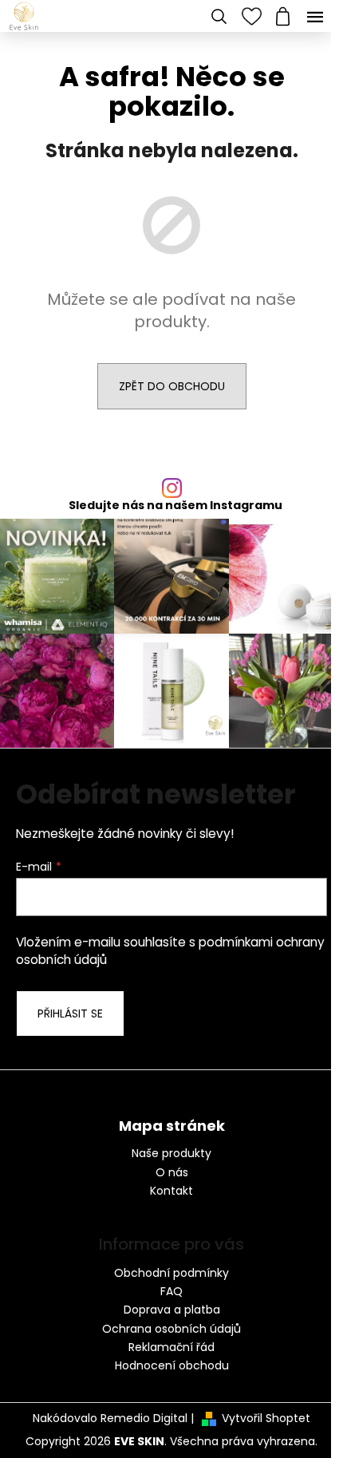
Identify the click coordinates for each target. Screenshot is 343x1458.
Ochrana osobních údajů (171, 1329)
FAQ (171, 1291)
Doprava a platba (172, 1310)
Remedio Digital (144, 1418)
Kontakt (171, 1191)
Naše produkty (171, 1153)
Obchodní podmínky (171, 1273)
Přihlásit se (70, 1013)
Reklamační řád (171, 1347)
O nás (172, 1172)
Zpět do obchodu (172, 386)
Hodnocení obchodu (172, 1365)
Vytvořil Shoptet (266, 1418)
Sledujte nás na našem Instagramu (175, 505)
